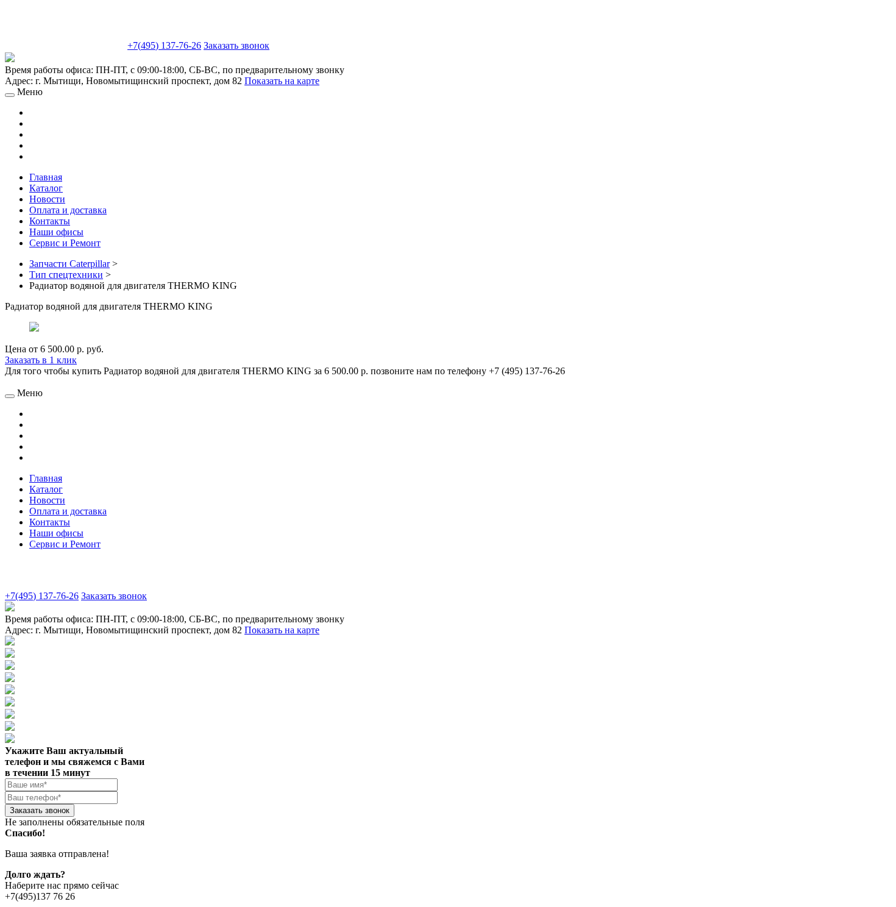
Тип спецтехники (66, 274)
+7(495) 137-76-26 (164, 45)
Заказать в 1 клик (41, 360)
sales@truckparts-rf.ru (65, 44)
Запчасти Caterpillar (69, 263)
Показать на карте (281, 81)
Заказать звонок (236, 45)
